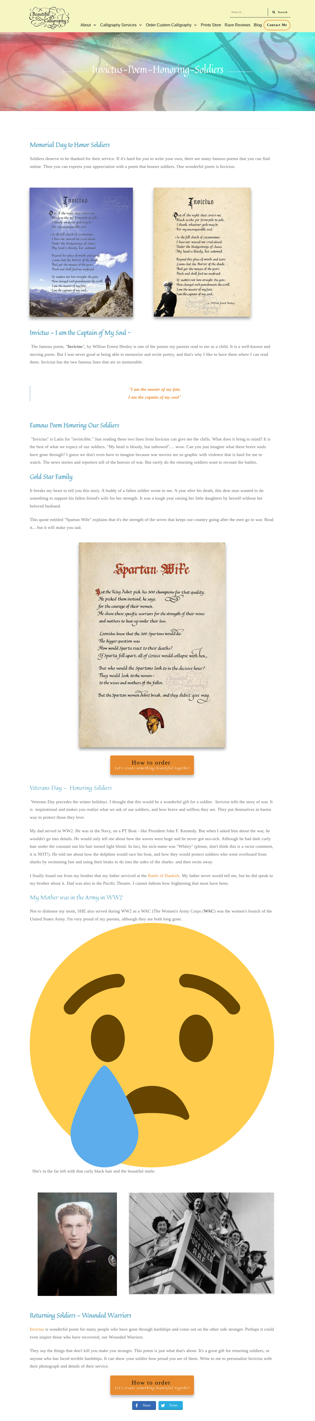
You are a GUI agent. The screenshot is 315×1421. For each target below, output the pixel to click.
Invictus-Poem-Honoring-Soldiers (157, 69)
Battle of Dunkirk (163, 875)
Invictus (37, 1329)
